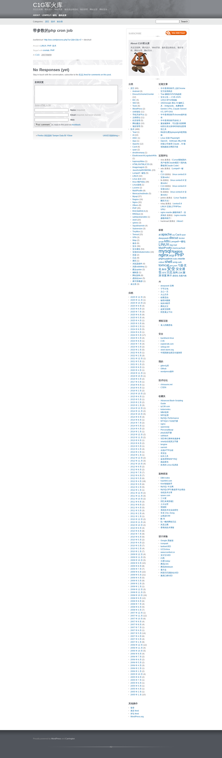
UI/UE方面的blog (110, 135)
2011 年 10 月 (137, 499)
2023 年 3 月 (136, 347)
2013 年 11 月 (137, 437)
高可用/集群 (137, 281)
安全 (134, 246)
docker (182, 238)
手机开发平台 (138, 115)
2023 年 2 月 (136, 350)
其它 (47, 21)
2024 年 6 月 (136, 332)
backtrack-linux (167, 338)
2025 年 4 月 (136, 320)
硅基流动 (164, 297)
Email (85, 115)
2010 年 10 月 (137, 525)
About (36, 15)
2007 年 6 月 (136, 630)
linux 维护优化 (138, 182)
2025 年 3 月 (136, 323)
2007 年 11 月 (137, 616)
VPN (134, 237)
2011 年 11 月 (137, 496)
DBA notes (165, 478)
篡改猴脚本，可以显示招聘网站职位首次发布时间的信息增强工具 (173, 126)
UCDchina (165, 549)
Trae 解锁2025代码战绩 (171, 94)
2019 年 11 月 (137, 373)
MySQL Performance (170, 418)
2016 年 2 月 (136, 391)
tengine (164, 444)
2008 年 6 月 (136, 607)
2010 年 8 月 (136, 531)
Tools (134, 106)
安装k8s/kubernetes (141, 252)
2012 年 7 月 (136, 472)
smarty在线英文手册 (169, 441)
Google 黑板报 (167, 540)
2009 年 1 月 (136, 586)
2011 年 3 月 (136, 510)
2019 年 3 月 (136, 379)
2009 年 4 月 (136, 578)
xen (171, 266)
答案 (164, 275)
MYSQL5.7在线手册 (169, 421)
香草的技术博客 (167, 527)
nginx (164, 255)
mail (175, 245)
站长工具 (164, 456)
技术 (53, 21)
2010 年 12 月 (137, 519)
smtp (175, 262)
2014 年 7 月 (136, 423)
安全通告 (136, 249)
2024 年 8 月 (136, 329)
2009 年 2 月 (136, 583)
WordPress (137, 109)
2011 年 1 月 (136, 516)
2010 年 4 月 (136, 543)
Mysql (135, 196)
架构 (175, 272)
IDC (134, 100)
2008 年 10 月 (137, 595)
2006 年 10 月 (137, 651)
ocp (171, 255)
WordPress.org (137, 716)
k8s (167, 241)
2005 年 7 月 (136, 680)
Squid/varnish (138, 226)
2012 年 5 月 (136, 478)
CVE (163, 341)
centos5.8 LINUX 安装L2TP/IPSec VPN (171, 206)
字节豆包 (164, 289)
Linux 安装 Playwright (170, 138)
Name (77, 110)
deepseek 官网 (167, 286)
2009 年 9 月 (136, 563)
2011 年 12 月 (137, 493)
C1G (37, 55)
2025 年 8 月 (136, 309)
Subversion (137, 228)
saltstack (164, 436)
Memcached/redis (140, 193)
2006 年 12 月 (137, 645)
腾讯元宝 (164, 306)
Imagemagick (138, 167)
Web (72, 120)
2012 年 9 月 (136, 467)
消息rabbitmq (138, 266)
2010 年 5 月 (136, 540)
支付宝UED (166, 555)
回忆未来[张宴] (167, 501)
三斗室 (163, 498)
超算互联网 (165, 309)
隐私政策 (62, 15)
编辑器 (135, 272)
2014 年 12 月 (137, 408)
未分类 (60, 21)
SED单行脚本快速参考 (170, 438)
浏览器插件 (137, 264)
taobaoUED (166, 546)
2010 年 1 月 (136, 551)
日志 (134, 258)
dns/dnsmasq (138, 153)
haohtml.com (166, 481)
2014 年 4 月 (136, 429)
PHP (49, 46)
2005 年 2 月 (136, 692)
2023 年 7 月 (136, 344)
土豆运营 (164, 504)
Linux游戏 (136, 185)
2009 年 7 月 (136, 569)
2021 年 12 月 (137, 358)
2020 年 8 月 (136, 367)
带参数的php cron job (53, 30)
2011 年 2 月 (136, 513)
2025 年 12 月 (137, 297)
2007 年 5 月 (136, 633)
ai (160, 234)
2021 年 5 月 (136, 361)
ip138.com (165, 406)
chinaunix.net (166, 384)
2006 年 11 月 (137, 648)
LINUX (43, 46)
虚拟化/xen (137, 278)
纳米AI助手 (165, 303)
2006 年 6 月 (136, 659)
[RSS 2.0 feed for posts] (176, 33)
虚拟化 (175, 276)
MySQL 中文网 (167, 487)
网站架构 (136, 275)
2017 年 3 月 (136, 382)
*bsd (134, 132)
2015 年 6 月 (136, 396)
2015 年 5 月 (136, 399)
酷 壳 (163, 519)
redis (175, 259)
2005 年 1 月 (136, 695)
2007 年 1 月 (136, 642)
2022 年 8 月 (136, 353)
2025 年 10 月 (137, 303)
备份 (134, 243)
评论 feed (135, 714)
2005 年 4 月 (136, 689)
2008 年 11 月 (137, 592)
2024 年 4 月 (136, 338)
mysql (165, 251)
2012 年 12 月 (137, 458)
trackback (76, 125)
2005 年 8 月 (136, 677)
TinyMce (136, 231)
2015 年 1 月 (136, 405)
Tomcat (135, 234)
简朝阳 (163, 507)
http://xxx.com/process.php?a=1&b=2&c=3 (62, 40)
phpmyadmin (165, 258)
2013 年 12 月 (137, 434)
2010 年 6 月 (136, 537)
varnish (164, 447)
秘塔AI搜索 (165, 300)
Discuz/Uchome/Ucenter (143, 94)
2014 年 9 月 (136, 417)
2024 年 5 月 (136, 335)
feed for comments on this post (95, 75)
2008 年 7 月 (136, 604)
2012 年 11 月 (137, 461)
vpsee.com (165, 495)
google (161, 242)
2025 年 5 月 (136, 317)
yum (175, 266)
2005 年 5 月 (136, 686)
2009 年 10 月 (137, 560)
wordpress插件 (167, 371)
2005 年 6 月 (136, 683)
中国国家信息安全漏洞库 (171, 353)
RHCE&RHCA (138, 211)
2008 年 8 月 (136, 601)
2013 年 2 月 (136, 452)
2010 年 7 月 (136, 534)
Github (163, 368)
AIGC (134, 138)
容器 (134, 255)
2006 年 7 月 (136, 657)
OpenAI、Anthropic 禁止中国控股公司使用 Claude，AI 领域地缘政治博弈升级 (173, 144)
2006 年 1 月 (136, 671)
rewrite (181, 258)
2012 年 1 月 (136, 490)
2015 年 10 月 (137, 393)
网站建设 (136, 123)
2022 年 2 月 (136, 355)
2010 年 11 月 (137, 522)
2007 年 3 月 (136, 639)
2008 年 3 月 (136, 610)
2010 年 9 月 (136, 528)
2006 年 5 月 (136, 662)
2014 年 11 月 (137, 411)
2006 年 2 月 (136, 668)
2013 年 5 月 (136, 446)
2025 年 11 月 (137, 300)
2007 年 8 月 (136, 624)
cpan (134, 150)
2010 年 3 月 (136, 545)
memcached (178, 248)
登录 (132, 708)
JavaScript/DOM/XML (141, 170)
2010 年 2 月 (136, 548)
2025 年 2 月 (136, 326)
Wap (134, 240)
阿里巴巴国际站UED (169, 573)
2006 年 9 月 (136, 654)
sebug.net (165, 347)
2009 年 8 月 (136, 566)
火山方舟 (164, 294)
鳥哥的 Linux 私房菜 (169, 465)
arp (173, 235)
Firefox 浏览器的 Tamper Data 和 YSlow (55, 135)
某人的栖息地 (166, 325)
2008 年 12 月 (137, 589)
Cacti (134, 147)
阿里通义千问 (166, 312)
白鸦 (162, 558)
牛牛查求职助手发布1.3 (171, 120)
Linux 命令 (137, 179)
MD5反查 (165, 415)
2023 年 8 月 (136, 341)
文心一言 (164, 292)
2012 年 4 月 (136, 481)
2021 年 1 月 (136, 364)
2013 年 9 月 (136, 440)
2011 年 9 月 (136, 502)
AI (133, 135)
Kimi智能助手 (166, 484)
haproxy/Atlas (138, 161)
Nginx (135, 202)
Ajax (134, 141)
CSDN (163, 387)
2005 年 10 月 (137, 674)
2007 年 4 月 (136, 636)
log (171, 245)
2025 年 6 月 (136, 315)
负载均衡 (183, 276)
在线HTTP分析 (167, 450)
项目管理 (136, 126)
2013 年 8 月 (136, 443)
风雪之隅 (164, 525)
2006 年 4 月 (136, 665)
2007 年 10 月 (137, 619)
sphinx (135, 223)
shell (134, 220)
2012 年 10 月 (137, 464)
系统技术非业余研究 (169, 510)
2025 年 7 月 (136, 312)
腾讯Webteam (167, 567)
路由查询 (164, 462)
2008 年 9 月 (136, 598)
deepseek (164, 238)
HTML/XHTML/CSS (141, 164)
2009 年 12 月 (137, 554)
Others (135, 205)
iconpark (164, 543)
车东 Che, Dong (168, 513)
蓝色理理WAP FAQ (169, 459)
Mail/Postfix (137, 191)
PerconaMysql (167, 430)
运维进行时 (165, 516)
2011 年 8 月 (136, 505)
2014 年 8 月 (136, 420)
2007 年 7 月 (136, 627)
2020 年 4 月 (136, 370)
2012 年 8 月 (136, 469)
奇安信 (163, 453)
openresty (165, 427)
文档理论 (136, 117)
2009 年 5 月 (136, 575)
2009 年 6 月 (136, 572)
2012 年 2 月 (136, 487)
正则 (180, 273)
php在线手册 (166, 433)
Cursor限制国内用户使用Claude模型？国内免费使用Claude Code (174, 163)
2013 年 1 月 (136, 455)
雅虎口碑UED (167, 576)
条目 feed (135, 711)
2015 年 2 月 (136, 402)
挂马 (164, 273)
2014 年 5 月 (136, 426)
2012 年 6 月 (136, 475)
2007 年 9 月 (136, 621)
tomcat (164, 265)
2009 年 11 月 (137, 557)
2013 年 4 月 (136, 449)
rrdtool (161, 262)
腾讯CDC (165, 564)
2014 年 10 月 (137, 414)
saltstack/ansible (139, 217)
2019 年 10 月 (137, 376)
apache (166, 234)
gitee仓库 (165, 366)
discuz (173, 238)
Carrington (70, 739)
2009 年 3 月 (136, 581)
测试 (134, 261)
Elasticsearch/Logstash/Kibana (146, 155)
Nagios (135, 199)
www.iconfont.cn (168, 552)
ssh (180, 262)
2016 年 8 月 (136, 385)
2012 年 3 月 (136, 484)
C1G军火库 (48, 5)
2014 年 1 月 (136, 431)
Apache (135, 144)
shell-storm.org (167, 350)
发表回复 (39, 82)
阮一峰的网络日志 (168, 522)
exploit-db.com (167, 344)
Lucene (135, 188)
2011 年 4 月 (136, 507)
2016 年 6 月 (136, 388)
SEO (134, 103)
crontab (46, 50)
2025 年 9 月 (136, 306)
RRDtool (136, 214)
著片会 (163, 570)
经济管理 (136, 120)
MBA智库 (165, 412)
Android (135, 91)
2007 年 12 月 (137, 613)
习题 (180, 265)
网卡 (169, 275)
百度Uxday (165, 561)
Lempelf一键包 (49, 15)
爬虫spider (137, 269)
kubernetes (165, 409)
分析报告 (136, 112)
